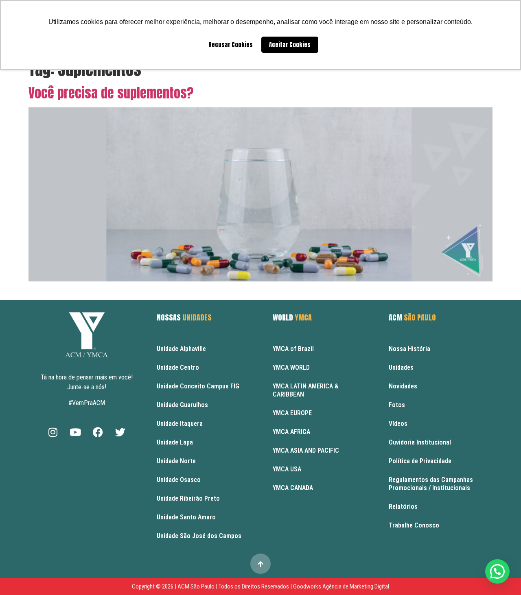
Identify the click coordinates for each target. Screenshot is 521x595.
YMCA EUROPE (292, 413)
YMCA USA (287, 469)
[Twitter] (120, 432)
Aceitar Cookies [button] (290, 44)
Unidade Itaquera (180, 423)
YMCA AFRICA (291, 432)
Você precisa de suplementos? (110, 93)
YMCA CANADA (293, 488)
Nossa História (409, 349)
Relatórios (403, 506)
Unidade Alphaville (181, 349)
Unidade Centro (178, 367)
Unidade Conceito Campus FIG (198, 386)
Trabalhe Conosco (414, 525)
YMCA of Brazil (293, 349)
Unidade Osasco (179, 480)
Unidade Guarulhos (182, 405)
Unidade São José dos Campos (199, 536)
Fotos (397, 405)
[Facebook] (98, 432)
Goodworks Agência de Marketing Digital (341, 586)
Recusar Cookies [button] (230, 44)
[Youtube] (75, 432)
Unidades (401, 367)
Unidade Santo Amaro (186, 517)
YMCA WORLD (291, 367)
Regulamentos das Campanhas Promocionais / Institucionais (431, 484)
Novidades (403, 386)
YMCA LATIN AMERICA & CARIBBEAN (306, 390)
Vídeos (398, 423)
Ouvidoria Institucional (420, 442)
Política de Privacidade (420, 461)
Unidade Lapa (175, 442)
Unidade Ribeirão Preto (188, 498)
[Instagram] (53, 432)
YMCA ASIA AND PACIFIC (306, 450)
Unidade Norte (176, 461)
